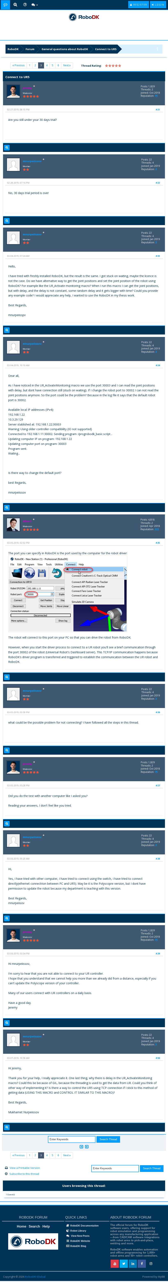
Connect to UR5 (105, 49)
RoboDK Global (35, 1276)
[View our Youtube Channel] (115, 1264)
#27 (158, 785)
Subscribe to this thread (24, 1174)
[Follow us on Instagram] (151, 1264)
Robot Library (78, 1230)
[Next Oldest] (81, 1146)
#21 (158, 109)
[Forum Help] (25, 4)
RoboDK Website (80, 1241)
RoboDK (13, 49)
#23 (158, 255)
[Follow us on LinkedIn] (133, 1264)
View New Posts (80, 1235)
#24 (158, 365)
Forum (30, 49)
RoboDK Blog (78, 1246)
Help (46, 1226)
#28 (158, 858)
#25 (158, 542)
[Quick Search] (15, 4)
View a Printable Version (25, 1168)
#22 (158, 182)
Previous (19, 65)
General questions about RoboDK (65, 49)
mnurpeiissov (32, 161)
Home (21, 1226)
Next (66, 65)
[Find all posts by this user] (7, 147)
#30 (158, 1057)
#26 (158, 712)
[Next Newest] (87, 1146)
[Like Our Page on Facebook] (142, 1264)
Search (34, 1226)
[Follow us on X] (124, 1264)
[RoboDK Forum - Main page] (5, 4)
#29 (158, 953)
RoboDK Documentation (84, 1225)
